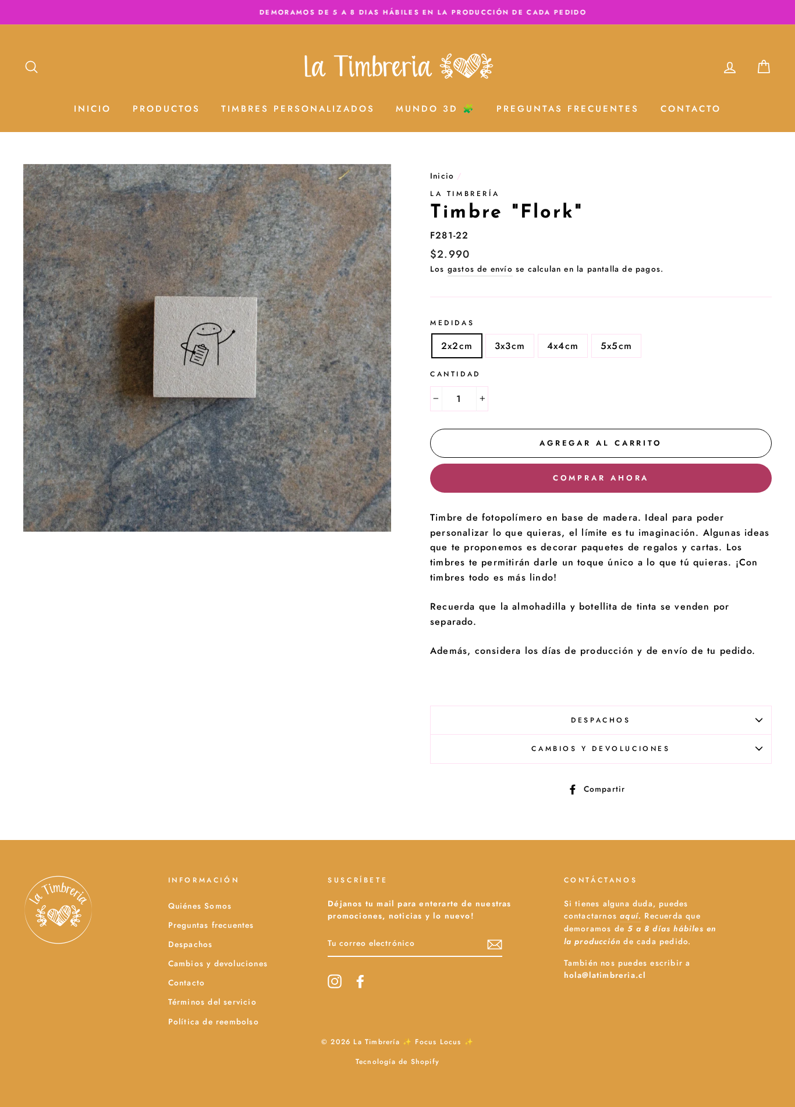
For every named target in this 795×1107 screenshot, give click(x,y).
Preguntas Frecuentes (567, 108)
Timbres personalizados (298, 108)
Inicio (92, 108)
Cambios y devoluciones (600, 748)
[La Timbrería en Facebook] (360, 981)
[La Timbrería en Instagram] (335, 981)
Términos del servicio (212, 1002)
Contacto (691, 108)
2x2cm (457, 346)
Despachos (600, 720)
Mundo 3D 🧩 (435, 108)
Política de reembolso (213, 1021)
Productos (166, 108)
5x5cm (616, 346)
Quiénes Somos (200, 906)
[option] (397, 12)
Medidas (452, 323)
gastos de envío (480, 269)
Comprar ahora (601, 477)
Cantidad (455, 374)
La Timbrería (464, 193)
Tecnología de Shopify (397, 1061)
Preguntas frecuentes (211, 925)
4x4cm (562, 346)
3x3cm (510, 346)
